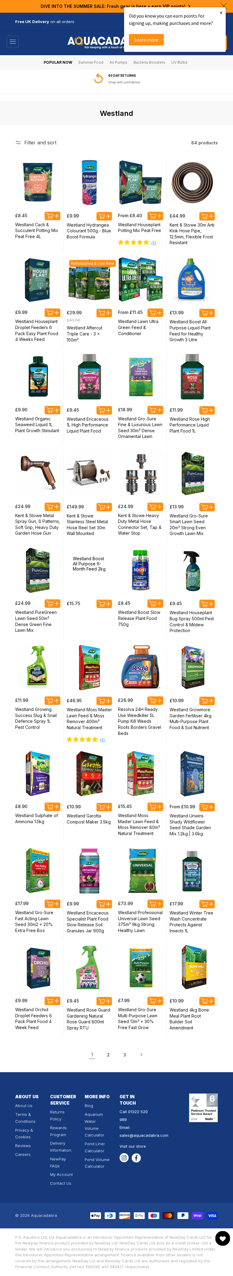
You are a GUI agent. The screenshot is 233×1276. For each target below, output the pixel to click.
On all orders (119, 82)
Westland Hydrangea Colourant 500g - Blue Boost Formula (89, 230)
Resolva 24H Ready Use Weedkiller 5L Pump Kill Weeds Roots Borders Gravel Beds (139, 721)
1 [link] (92, 1055)
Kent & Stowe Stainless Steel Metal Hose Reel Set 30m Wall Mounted (87, 524)
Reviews (23, 1145)
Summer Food (90, 62)
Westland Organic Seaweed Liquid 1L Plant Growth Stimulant (37, 424)
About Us (23, 1105)
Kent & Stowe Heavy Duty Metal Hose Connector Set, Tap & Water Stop (139, 524)
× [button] (221, 12)
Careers (23, 1154)
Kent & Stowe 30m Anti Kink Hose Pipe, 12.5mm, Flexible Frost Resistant (192, 233)
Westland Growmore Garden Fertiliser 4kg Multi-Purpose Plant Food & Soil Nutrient (190, 718)
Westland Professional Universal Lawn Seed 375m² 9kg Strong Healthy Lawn (140, 921)
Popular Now (58, 62)
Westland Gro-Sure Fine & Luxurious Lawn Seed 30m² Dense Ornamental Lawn (140, 427)
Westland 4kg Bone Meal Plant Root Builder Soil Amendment (189, 1018)
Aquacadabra (44, 1215)
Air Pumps (118, 62)
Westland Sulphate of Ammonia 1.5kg (36, 818)
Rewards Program (58, 1131)
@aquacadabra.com (149, 1135)
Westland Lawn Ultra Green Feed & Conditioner (138, 327)
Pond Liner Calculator (95, 1147)
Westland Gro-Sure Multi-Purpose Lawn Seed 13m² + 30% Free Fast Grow (137, 1018)
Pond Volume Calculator (97, 1163)
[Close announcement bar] (224, 6)
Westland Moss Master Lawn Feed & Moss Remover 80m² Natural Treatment (139, 824)
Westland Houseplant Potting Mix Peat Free (139, 227)
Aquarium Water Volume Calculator (94, 1124)
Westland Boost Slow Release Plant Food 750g (139, 618)
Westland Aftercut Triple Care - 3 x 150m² (84, 333)
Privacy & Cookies (24, 1134)
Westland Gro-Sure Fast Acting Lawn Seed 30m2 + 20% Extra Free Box (34, 921)
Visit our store (133, 1146)
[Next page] (141, 1054)
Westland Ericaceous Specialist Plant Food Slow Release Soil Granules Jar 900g (88, 921)
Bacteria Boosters (149, 62)
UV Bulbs (179, 62)
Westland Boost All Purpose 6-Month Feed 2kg (89, 563)
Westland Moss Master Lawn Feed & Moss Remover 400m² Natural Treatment (89, 718)
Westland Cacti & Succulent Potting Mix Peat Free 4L (36, 230)
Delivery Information (60, 1147)
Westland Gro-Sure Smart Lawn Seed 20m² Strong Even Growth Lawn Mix (189, 524)
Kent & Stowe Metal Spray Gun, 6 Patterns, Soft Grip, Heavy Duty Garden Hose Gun (37, 524)
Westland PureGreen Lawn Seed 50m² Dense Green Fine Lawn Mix (36, 621)
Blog (89, 1105)
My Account (61, 1174)
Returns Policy (57, 1115)
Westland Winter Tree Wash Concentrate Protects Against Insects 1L (191, 921)
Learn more (146, 40)
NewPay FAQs (58, 1162)
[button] (13, 42)
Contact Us (60, 1183)
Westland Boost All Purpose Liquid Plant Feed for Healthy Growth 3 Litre (190, 330)
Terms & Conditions (25, 1118)
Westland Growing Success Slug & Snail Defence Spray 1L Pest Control (36, 718)
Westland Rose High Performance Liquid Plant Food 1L (190, 424)
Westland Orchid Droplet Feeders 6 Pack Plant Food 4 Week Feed (33, 1018)
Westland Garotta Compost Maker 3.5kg (89, 818)
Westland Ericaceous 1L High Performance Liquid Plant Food (88, 424)
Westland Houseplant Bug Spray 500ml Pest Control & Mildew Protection (192, 621)
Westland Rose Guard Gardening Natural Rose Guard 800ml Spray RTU (88, 1018)
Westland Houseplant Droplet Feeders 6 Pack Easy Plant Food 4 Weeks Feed (36, 330)
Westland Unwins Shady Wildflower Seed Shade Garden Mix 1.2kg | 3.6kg (190, 824)
